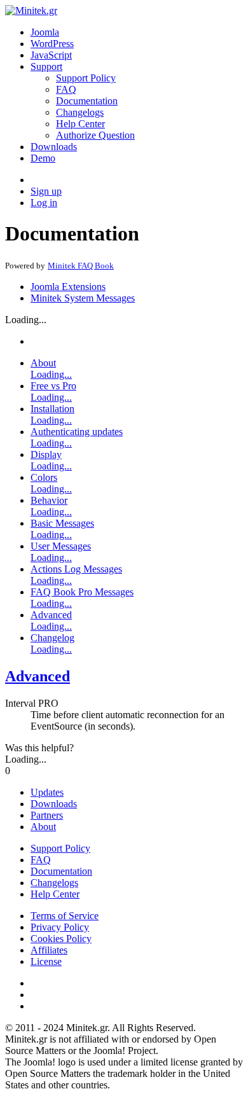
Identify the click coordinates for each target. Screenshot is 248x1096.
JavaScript (51, 55)
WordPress (52, 43)
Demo (43, 158)
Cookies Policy (61, 938)
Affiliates (49, 950)
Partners (47, 815)
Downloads (54, 146)
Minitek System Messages (83, 298)
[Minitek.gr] (31, 10)
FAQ (66, 89)
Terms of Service (65, 915)
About (43, 826)
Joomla (45, 32)
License (46, 961)
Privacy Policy (60, 927)
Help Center (80, 123)
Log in (44, 202)
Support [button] (46, 66)
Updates (47, 792)
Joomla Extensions (68, 286)
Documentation (87, 100)
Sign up (46, 191)
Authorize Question (95, 135)
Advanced (37, 676)
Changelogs (80, 112)
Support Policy (86, 78)
